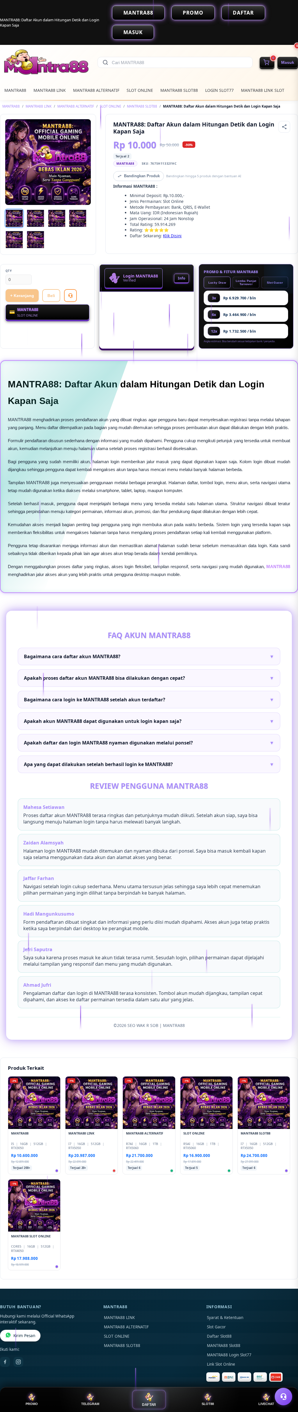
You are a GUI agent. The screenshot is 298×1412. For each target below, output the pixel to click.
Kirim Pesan (24, 1335)
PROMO (193, 12)
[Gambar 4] (77, 218)
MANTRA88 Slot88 (223, 1345)
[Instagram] (18, 1362)
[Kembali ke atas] (285, 1382)
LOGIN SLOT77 (219, 90)
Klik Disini (172, 235)
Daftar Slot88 (219, 1336)
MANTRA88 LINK (49, 90)
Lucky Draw (217, 282)
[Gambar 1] (14, 218)
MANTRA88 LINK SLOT (262, 90)
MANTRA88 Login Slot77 (229, 1354)
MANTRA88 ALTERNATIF (96, 90)
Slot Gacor (275, 282)
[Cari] (105, 62)
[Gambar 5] (14, 239)
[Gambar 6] (35, 239)
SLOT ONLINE (140, 90)
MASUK (133, 32)
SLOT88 (208, 1404)
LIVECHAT (266, 1404)
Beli (51, 295)
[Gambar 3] (56, 218)
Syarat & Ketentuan (225, 1317)
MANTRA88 (138, 12)
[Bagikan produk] (284, 127)
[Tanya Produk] (70, 295)
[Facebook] (5, 1362)
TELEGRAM (90, 1404)
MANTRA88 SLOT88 (179, 90)
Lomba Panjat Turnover (246, 282)
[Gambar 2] (35, 218)
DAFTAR (243, 12)
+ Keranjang (22, 295)
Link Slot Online (221, 1364)
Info (181, 278)
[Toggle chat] (283, 1396)
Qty (9, 271)
